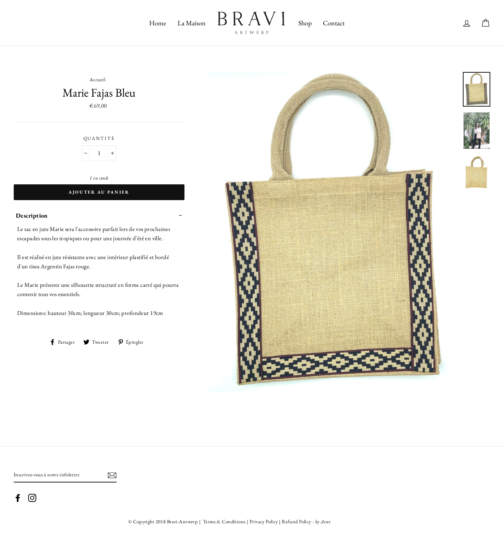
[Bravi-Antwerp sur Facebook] (18, 497)
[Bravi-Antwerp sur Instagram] (32, 497)
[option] (332, 232)
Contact (334, 23)
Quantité (99, 138)
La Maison (192, 23)
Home (157, 23)
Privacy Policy (264, 521)
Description (32, 215)
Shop (305, 23)
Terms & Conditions (224, 521)
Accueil (97, 79)
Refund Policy (296, 521)
